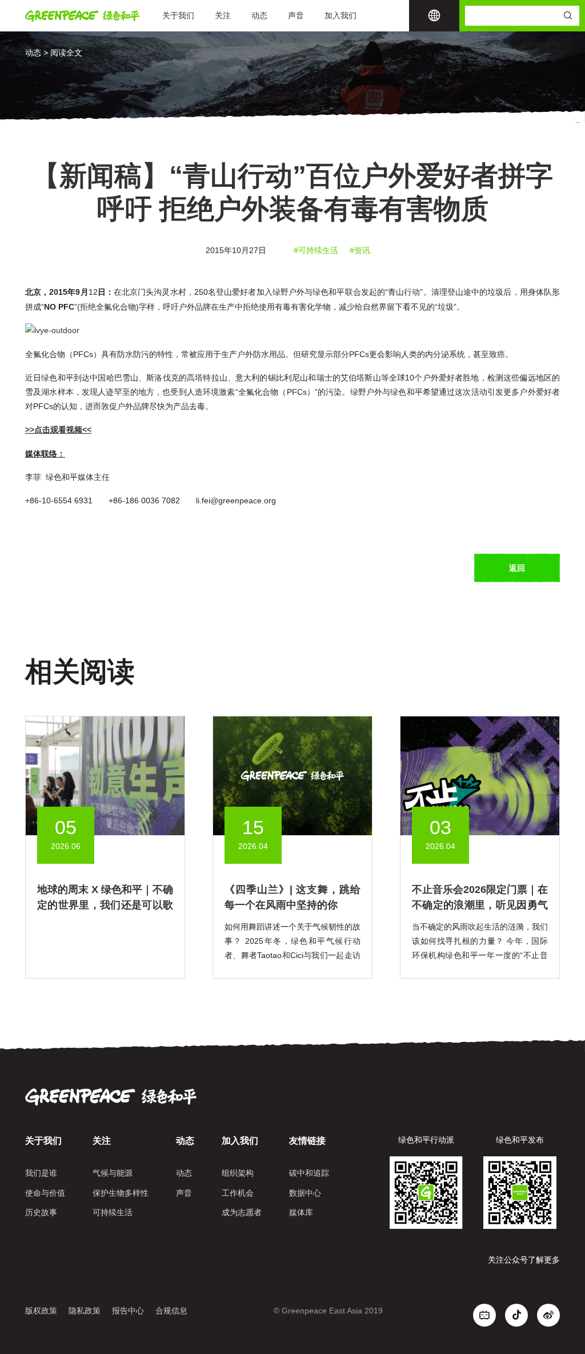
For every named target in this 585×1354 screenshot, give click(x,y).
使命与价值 (45, 1192)
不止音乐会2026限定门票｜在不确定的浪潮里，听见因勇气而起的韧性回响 (480, 905)
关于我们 (178, 15)
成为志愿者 (242, 1212)
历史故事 (41, 1212)
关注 (223, 15)
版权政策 (41, 1310)
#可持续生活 (316, 250)
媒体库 (301, 1212)
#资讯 (360, 250)
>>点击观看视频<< (58, 429)
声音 (296, 15)
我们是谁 (41, 1172)
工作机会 (238, 1192)
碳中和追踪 (309, 1172)
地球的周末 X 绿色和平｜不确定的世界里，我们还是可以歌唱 (105, 905)
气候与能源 (113, 1172)
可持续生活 (113, 1212)
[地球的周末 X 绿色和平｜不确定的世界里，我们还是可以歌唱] (105, 774)
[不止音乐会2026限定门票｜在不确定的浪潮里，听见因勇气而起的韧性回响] (479, 774)
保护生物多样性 (121, 1192)
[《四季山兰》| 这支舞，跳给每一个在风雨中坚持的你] (292, 774)
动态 (259, 15)
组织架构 (238, 1172)
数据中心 (305, 1192)
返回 (517, 567)
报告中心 (128, 1310)
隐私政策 (85, 1310)
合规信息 (171, 1310)
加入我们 (340, 15)
